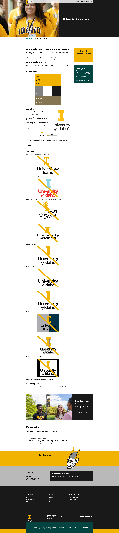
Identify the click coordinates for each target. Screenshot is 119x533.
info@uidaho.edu (50, 519)
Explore (77, 1)
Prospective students (73, 497)
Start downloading (81, 412)
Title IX (27, 503)
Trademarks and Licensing (40, 38)
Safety (50, 501)
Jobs (27, 497)
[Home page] (27, 2)
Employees (71, 503)
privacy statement (65, 530)
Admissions (86, 1)
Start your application (45, 459)
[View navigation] (91, 1)
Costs (81, 1)
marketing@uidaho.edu (34, 478)
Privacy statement (30, 499)
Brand (30, 38)
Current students (72, 499)
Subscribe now (86, 478)
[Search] (29, 1)
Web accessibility (30, 501)
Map (50, 499)
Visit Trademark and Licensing (82, 80)
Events (50, 503)
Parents (70, 501)
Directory (51, 497)
